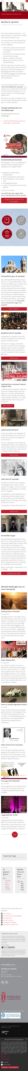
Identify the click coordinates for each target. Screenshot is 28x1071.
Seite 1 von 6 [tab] (7, 18)
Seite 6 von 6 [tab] (21, 18)
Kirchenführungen (8, 535)
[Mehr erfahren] (14, 264)
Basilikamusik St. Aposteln (11, 333)
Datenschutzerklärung (5, 1057)
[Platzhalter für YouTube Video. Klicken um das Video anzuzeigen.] (14, 371)
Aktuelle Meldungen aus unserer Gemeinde (13, 588)
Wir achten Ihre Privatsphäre (14, 1039)
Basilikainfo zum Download (20, 873)
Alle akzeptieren (13, 1067)
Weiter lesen (14, 358)
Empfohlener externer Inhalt (9, 933)
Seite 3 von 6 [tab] (13, 18)
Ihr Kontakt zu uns (8, 964)
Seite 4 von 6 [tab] (15, 18)
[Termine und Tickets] (14, 523)
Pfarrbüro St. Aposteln (9, 969)
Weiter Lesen (14, 455)
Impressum (3, 1056)
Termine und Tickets (14, 573)
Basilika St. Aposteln (10, 22)
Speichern (5, 1067)
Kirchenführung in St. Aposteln (13, 276)
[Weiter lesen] (14, 321)
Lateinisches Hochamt (9, 430)
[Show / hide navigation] (27, 1)
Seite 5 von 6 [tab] (18, 18)
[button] (2, 982)
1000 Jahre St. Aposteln (10, 479)
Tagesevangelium (6, 871)
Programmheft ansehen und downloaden (14, 200)
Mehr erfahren (14, 309)
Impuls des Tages (9, 856)
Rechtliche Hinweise (5, 1059)
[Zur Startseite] (2, 1)
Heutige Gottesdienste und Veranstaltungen (11, 109)
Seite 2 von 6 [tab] (10, 18)
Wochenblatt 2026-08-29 (22, 886)
